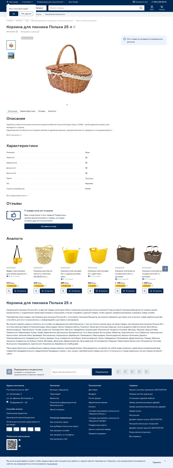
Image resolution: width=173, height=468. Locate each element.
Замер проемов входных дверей (144, 402)
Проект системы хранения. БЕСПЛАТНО (148, 390)
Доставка (93, 390)
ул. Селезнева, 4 (14, 394)
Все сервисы (135, 436)
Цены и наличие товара (100, 429)
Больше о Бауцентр (59, 390)
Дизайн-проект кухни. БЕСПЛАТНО (145, 419)
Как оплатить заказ (59, 422)
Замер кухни (135, 411)
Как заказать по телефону (62, 434)
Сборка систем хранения (141, 394)
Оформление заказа (98, 402)
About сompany (57, 409)
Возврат (92, 394)
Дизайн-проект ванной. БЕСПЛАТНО (146, 428)
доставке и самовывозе (67, 320)
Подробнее (52, 464)
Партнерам (55, 394)
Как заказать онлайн (59, 430)
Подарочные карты (98, 425)
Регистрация (95, 398)
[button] (20, 291)
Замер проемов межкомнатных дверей (147, 406)
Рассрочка (134, 415)
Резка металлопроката (140, 432)
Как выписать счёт (58, 439)
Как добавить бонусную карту (64, 426)
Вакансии (54, 398)
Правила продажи (97, 433)
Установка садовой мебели (142, 398)
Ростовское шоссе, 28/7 (17, 390)
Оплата (92, 406)
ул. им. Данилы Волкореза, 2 (19, 398)
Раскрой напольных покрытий (143, 423)
